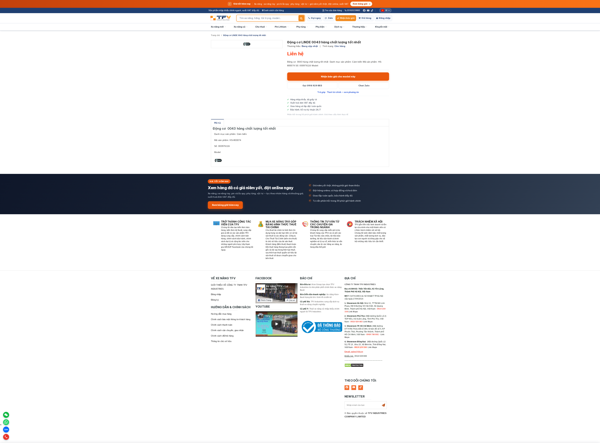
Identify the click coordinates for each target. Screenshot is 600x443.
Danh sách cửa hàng (273, 10)
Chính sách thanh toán (221, 325)
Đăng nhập (384, 18)
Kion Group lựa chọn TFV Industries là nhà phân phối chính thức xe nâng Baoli (321, 287)
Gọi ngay (316, 18)
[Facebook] (364, 10)
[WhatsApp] (6, 422)
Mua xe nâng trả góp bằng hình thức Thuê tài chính (281, 224)
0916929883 (353, 10)
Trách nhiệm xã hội (368, 221)
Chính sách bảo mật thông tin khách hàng (230, 319)
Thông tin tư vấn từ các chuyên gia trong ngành (324, 224)
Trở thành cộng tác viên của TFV (236, 223)
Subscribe (383, 405)
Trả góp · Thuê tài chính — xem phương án (338, 92)
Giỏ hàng (366, 18)
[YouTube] (368, 10)
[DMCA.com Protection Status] (354, 365)
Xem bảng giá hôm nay (225, 204)
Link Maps (353, 312)
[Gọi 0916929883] (6, 437)
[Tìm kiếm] (301, 18)
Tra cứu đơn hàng (333, 10)
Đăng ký (215, 300)
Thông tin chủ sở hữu (221, 341)
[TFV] (221, 18)
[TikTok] (372, 10)
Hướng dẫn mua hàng (221, 314)
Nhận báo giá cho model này (338, 76)
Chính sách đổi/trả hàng (222, 336)
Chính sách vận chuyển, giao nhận (227, 330)
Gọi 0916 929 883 (312, 85)
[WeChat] (6, 415)
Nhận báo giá (347, 18)
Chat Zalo (364, 85)
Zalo (330, 18)
